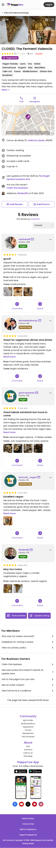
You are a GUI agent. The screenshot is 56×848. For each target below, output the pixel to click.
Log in (49, 4)
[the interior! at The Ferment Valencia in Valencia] (28, 291)
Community (28, 716)
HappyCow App (28, 762)
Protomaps (18, 133)
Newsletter (28, 733)
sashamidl (24, 239)
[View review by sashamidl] (10, 242)
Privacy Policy (28, 818)
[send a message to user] (33, 239)
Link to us (28, 753)
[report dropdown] (50, 239)
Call (21, 101)
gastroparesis (27, 392)
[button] (28, 117)
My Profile (28, 720)
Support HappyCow (28, 835)
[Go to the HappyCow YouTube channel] (21, 804)
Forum (28, 730)
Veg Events (28, 726)
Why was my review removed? (18, 636)
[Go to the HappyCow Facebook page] (15, 804)
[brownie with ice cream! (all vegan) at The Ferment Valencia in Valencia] (17, 291)
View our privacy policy (14, 647)
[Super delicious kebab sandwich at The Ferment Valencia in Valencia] (17, 448)
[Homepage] (15, 5)
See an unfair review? (13, 685)
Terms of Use (28, 824)
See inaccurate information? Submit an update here (22, 671)
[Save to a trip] (46, 20)
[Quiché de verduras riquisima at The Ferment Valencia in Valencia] (17, 588)
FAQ (28, 746)
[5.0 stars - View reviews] (7, 53)
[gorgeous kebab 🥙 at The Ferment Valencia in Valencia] (7, 520)
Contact (28, 749)
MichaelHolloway (28, 320)
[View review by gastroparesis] (10, 396)
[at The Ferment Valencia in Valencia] (7, 291)
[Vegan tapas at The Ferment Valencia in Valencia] (7, 448)
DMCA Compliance (28, 829)
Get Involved (28, 736)
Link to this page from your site (18, 679)
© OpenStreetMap (31, 133)
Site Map (28, 756)
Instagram (34, 101)
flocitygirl (44, 175)
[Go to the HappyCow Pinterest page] (34, 804)
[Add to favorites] (52, 20)
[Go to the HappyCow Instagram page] (41, 804)
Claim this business (17, 187)
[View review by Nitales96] (10, 553)
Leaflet (9, 133)
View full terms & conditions (16, 690)
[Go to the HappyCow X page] (28, 804)
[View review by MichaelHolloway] (10, 324)
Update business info (18, 179)
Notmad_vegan (28, 477)
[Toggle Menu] (3, 5)
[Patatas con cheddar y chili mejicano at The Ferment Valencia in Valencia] (7, 588)
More (4, 89)
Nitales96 (22, 193)
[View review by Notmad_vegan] (10, 480)
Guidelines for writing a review (17, 641)
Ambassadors (28, 723)
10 (7, 19)
